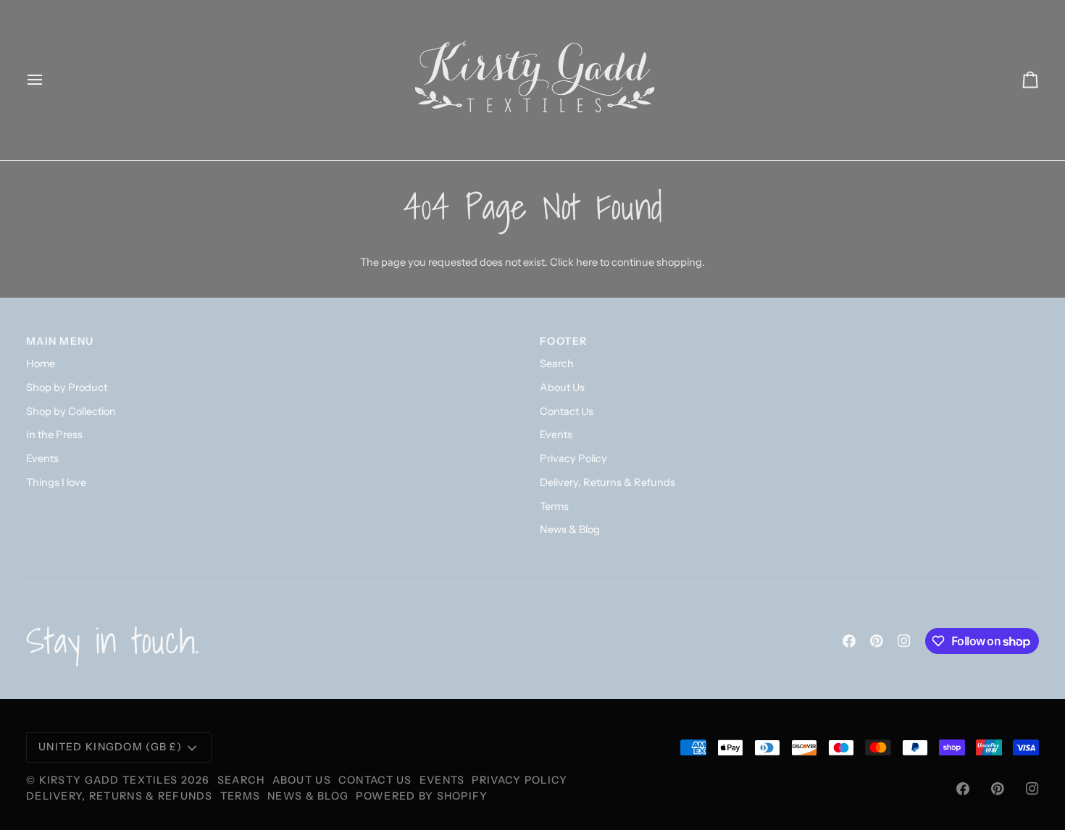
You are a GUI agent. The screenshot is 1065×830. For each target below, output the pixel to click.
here (587, 262)
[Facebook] (849, 640)
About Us (562, 387)
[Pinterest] (876, 640)
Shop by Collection (71, 411)
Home (40, 363)
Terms (554, 506)
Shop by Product (66, 387)
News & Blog (570, 529)
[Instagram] (904, 640)
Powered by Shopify (422, 795)
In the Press (54, 434)
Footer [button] (564, 341)
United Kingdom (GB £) (110, 746)
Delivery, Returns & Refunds (607, 482)
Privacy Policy (573, 458)
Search (557, 363)
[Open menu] (48, 80)
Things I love (56, 482)
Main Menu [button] (60, 341)
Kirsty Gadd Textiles (108, 780)
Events (42, 458)
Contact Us (566, 411)
